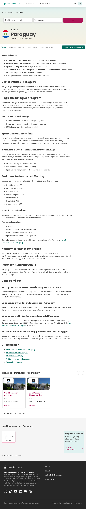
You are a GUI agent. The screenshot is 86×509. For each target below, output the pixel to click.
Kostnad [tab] (21, 47)
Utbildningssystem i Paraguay (18, 359)
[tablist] (43, 47)
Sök (73, 20)
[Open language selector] (75, 3)
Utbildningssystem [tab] (46, 47)
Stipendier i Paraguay (14, 362)
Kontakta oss (49, 479)
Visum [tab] (29, 47)
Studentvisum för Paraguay (17, 352)
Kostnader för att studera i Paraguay (20, 349)
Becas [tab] (35, 47)
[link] (19, 12)
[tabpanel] (43, 208)
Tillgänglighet (78, 503)
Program (31, 4)
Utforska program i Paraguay (73, 47)
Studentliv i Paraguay (14, 356)
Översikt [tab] (4, 47)
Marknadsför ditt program (53, 475)
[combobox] (17, 20)
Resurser (45, 4)
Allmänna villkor (56, 503)
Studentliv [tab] (12, 47)
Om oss (47, 471)
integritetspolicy (67, 503)
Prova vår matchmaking (70, 448)
